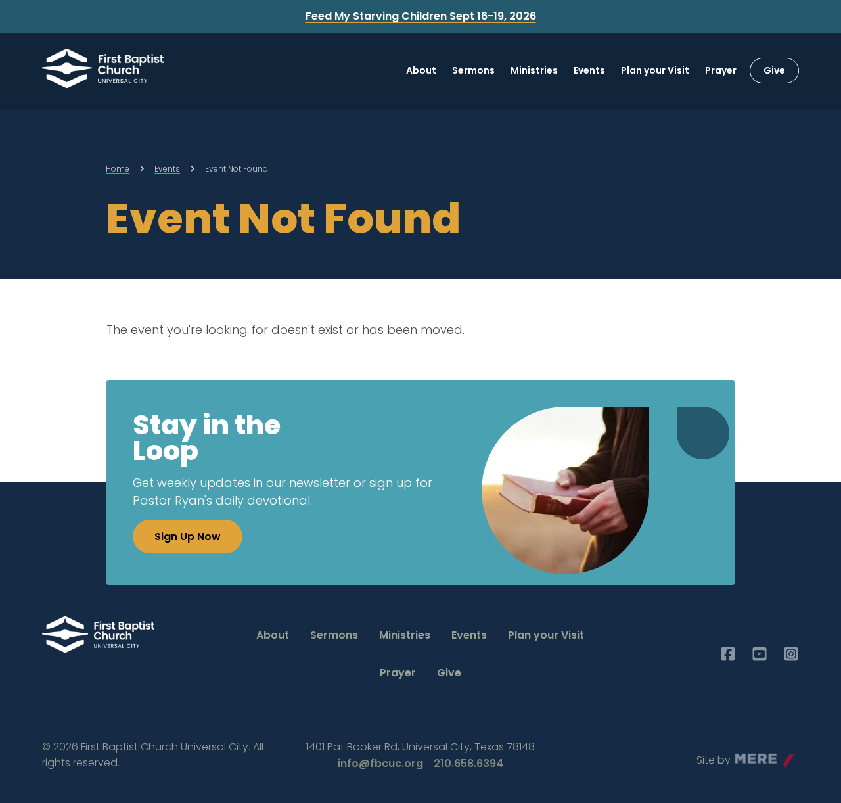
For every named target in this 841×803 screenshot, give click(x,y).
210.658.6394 (468, 763)
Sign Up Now (187, 536)
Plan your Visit (655, 70)
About (421, 70)
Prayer (721, 70)
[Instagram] (791, 654)
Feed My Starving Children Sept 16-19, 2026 (421, 16)
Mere (748, 756)
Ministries (534, 70)
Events (589, 70)
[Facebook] (728, 654)
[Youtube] (759, 654)
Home (117, 168)
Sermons (473, 70)
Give (774, 70)
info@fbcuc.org (380, 763)
